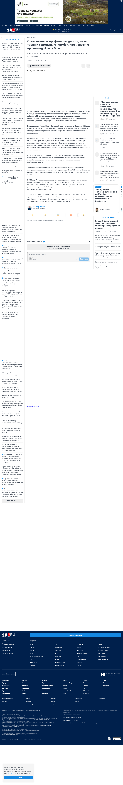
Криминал (58, 647)
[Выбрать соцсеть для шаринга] (88, 66)
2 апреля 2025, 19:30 (33, 60)
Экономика (102, 656)
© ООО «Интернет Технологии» (33, 739)
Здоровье (33, 666)
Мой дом (58, 656)
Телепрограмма (37, 25)
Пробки (72, 25)
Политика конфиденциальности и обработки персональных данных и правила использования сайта (90, 723)
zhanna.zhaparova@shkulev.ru (10, 732)
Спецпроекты (103, 659)
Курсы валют (63, 25)
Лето (56, 653)
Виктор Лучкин (39, 207)
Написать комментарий (41, 66)
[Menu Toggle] (3, 30)
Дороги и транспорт (36, 656)
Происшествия (82, 653)
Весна (32, 650)
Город (32, 653)
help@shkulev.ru (14, 726)
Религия (79, 662)
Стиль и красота (104, 647)
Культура (58, 650)
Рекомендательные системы (70, 720)
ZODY (78, 25)
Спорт (100, 644)
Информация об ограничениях (71, 715)
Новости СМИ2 (33, 406)
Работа (79, 656)
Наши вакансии (7, 653)
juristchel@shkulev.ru (45, 725)
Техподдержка (7, 647)
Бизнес (32, 647)
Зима (56, 644)
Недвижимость (7, 25)
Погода (27, 25)
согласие (11, 773)
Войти (34, 259)
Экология (101, 653)
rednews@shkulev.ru (24, 724)
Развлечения (81, 659)
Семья (79, 666)
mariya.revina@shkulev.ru (8, 734)
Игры (83, 25)
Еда (31, 659)
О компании (6, 650)
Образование (59, 666)
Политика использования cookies (72, 717)
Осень (79, 647)
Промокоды (91, 25)
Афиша (46, 25)
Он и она (80, 644)
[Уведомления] (115, 30)
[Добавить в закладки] (83, 66)
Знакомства (18, 25)
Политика (80, 650)
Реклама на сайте (8, 644)
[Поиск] (110, 30)
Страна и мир (103, 650)
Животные (33, 662)
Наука (57, 659)
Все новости (12, 39)
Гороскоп (54, 25)
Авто (31, 644)
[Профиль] (120, 30)
